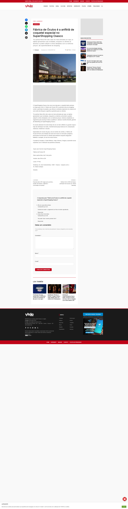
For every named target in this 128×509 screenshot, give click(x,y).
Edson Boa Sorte (42, 214)
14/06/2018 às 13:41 (43, 206)
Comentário (38, 235)
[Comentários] (26, 37)
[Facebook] (26, 20)
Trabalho (72, 322)
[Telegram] (26, 30)
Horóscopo (77, 6)
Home (70, 1)
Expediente (76, 1)
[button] (102, 6)
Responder (40, 212)
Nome (37, 253)
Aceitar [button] (124, 506)
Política (51, 6)
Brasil (60, 324)
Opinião (89, 6)
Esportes (69, 6)
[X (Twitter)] (26, 23)
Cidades (45, 6)
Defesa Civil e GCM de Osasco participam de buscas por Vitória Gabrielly (68, 183)
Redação (37, 50)
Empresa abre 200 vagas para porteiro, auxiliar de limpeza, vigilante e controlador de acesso (43, 183)
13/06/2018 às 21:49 (43, 215)
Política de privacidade (97, 1)
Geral (57, 6)
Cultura (63, 6)
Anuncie (82, 1)
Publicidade (96, 6)
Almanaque (39, 21)
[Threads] (26, 33)
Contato (88, 1)
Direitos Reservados (29, 331)
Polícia (84, 6)
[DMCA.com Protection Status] (40, 335)
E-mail (37, 261)
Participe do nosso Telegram (93, 314)
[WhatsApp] (26, 26)
